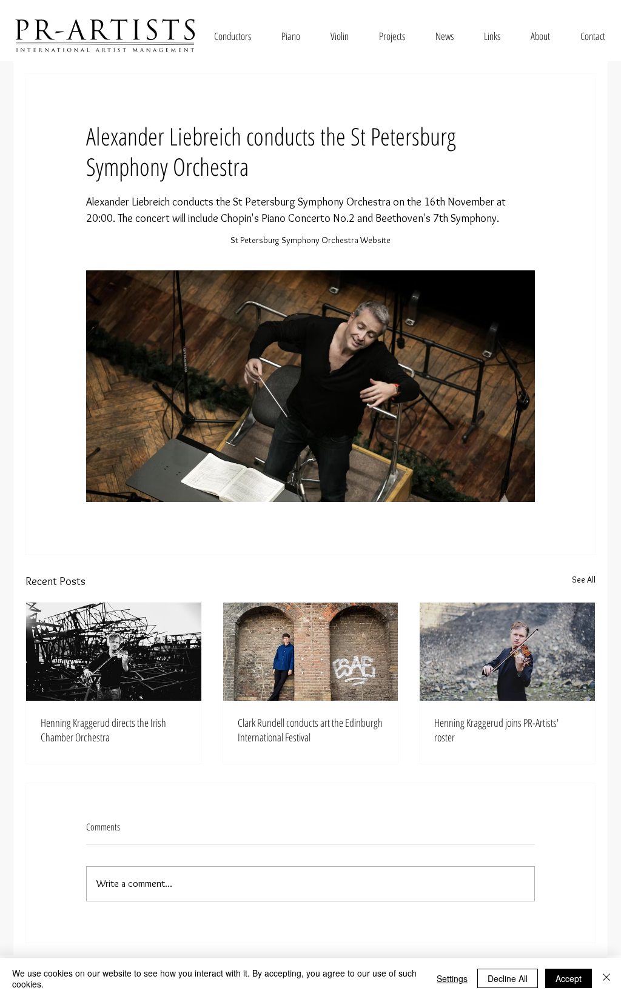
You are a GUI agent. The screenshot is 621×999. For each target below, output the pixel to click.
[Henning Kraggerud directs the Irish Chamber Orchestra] (113, 652)
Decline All (508, 978)
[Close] (606, 978)
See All (584, 579)
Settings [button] (452, 978)
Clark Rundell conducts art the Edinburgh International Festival (310, 729)
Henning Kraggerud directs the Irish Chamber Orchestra (103, 729)
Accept (569, 978)
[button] (232, 36)
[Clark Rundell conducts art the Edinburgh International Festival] (310, 652)
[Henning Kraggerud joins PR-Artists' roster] (507, 652)
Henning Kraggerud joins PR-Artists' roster (496, 729)
